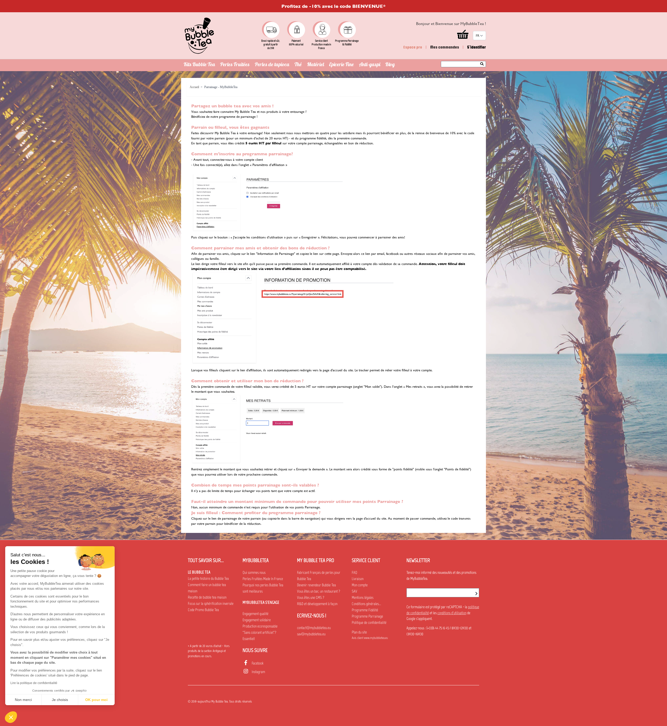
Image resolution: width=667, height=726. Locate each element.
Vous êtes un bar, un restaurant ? (318, 591)
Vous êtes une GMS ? (310, 597)
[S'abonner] (476, 593)
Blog (390, 65)
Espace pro (412, 47)
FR (477, 36)
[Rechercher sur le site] (483, 64)
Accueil (194, 87)
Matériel (315, 65)
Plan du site (359, 632)
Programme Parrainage (367, 616)
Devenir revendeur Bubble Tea (316, 585)
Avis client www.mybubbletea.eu (370, 638)
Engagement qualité (255, 613)
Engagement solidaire (257, 620)
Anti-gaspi (369, 65)
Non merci (23, 700)
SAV (354, 591)
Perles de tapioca (272, 65)
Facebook (257, 663)
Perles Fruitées (235, 65)
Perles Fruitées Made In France (263, 578)
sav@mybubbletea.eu (311, 634)
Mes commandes (444, 47)
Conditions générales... (366, 603)
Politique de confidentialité (369, 622)
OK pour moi (96, 700)
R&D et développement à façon (317, 603)
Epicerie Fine (341, 65)
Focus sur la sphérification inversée (210, 603)
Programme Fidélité (365, 610)
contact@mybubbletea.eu (314, 627)
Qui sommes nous (254, 572)
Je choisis (60, 700)
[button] (11, 717)
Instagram (258, 671)
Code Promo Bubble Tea (203, 609)
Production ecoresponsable (260, 626)
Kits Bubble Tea (199, 65)
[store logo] (199, 35)
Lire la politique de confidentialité (33, 683)
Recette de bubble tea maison (207, 597)
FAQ (354, 572)
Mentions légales (362, 597)
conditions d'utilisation (451, 613)
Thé (298, 65)
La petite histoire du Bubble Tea (208, 578)
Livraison (357, 578)
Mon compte (360, 585)
